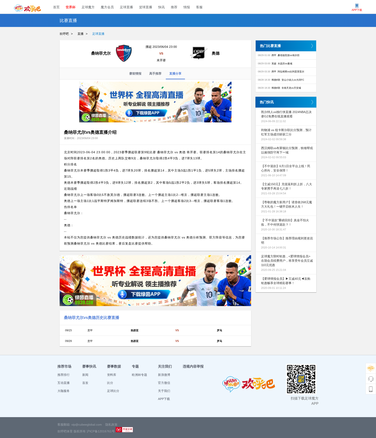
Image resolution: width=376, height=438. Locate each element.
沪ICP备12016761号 (101, 431)
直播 (80, 33)
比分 (110, 383)
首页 (56, 7)
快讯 (161, 7)
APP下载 (164, 399)
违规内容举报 (193, 366)
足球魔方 (88, 7)
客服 (199, 7)
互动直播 (63, 383)
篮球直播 (145, 7)
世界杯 (71, 7)
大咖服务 (63, 391)
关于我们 (164, 391)
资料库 (111, 374)
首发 (85, 383)
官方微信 (164, 383)
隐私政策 (111, 424)
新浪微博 (164, 374)
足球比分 (113, 391)
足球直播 (126, 7)
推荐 (174, 7)
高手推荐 (155, 73)
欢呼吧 (64, 33)
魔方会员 (107, 7)
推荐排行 (63, 374)
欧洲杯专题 (139, 374)
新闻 (85, 374)
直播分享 (175, 73)
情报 (186, 7)
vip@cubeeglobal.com (86, 424)
